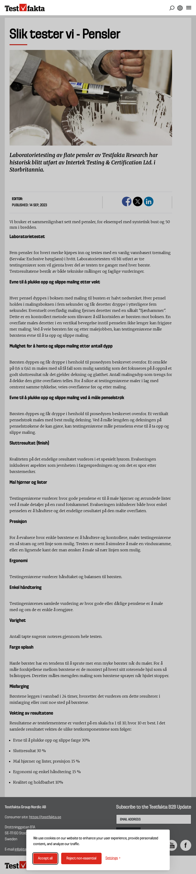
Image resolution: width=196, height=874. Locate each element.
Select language (180, 8)
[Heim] (25, 7)
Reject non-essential (81, 858)
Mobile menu (188, 8)
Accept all (45, 858)
